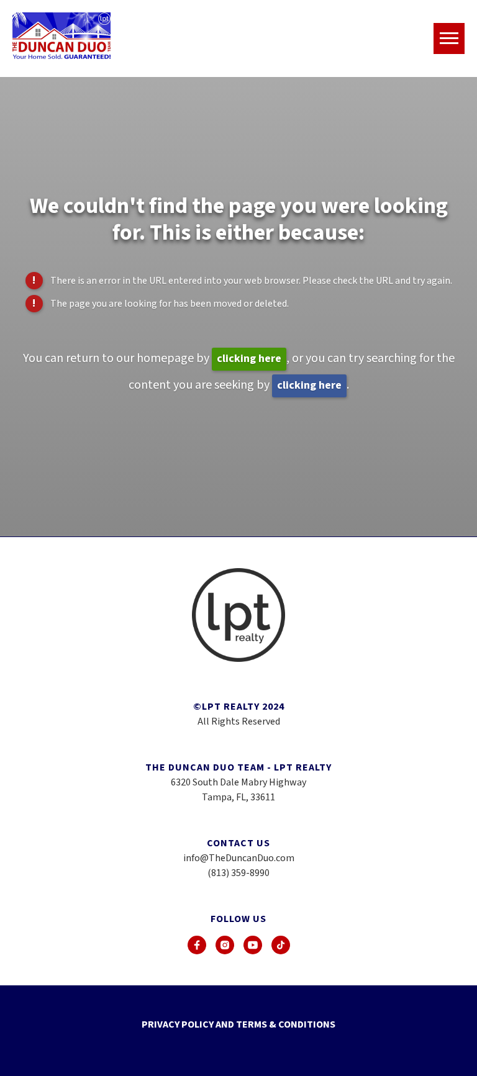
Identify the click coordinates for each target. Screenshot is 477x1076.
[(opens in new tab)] (197, 945)
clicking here (249, 358)
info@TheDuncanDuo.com (238, 858)
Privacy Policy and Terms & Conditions (238, 1024)
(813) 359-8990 (238, 873)
